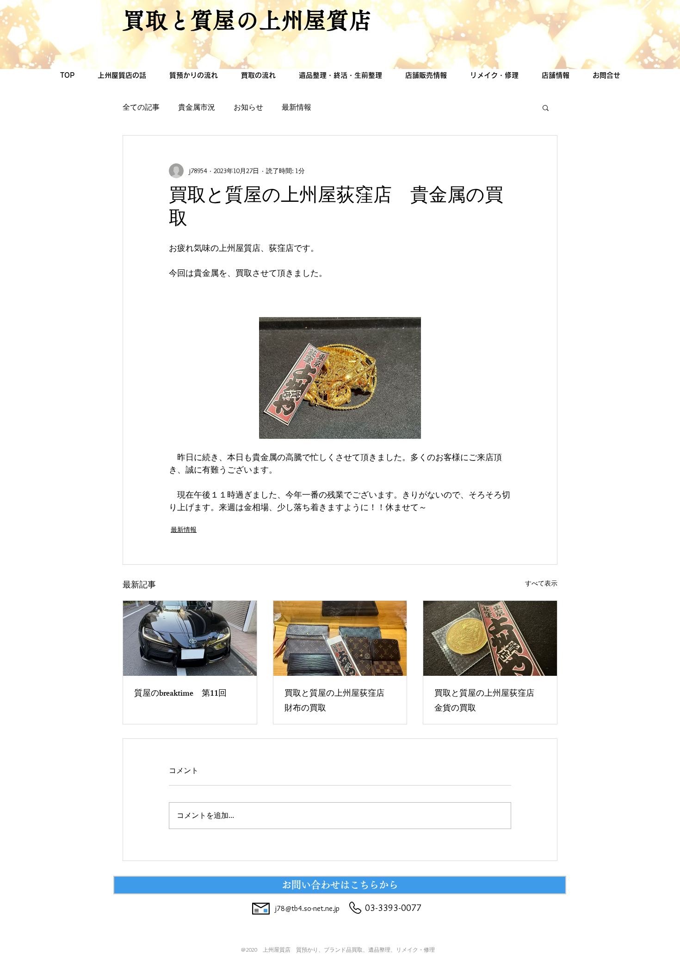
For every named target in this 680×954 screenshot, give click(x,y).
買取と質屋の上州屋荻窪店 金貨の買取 (488, 702)
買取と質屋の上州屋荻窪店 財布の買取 (338, 702)
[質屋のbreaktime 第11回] (190, 638)
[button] (545, 107)
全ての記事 (141, 107)
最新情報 (296, 107)
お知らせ (248, 107)
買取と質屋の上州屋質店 (247, 20)
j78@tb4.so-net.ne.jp (307, 908)
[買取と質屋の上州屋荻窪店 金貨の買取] (490, 638)
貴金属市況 (196, 107)
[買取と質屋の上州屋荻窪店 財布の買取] (340, 638)
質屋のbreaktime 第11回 (180, 694)
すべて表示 (541, 583)
